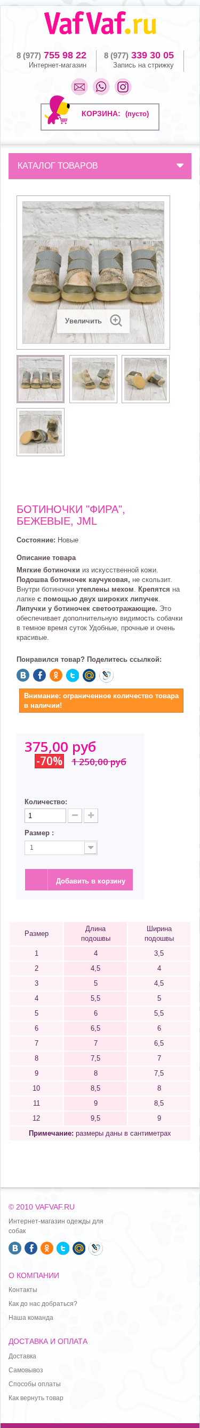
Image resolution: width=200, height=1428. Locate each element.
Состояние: (36, 540)
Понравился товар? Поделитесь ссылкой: (89, 659)
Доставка (22, 1356)
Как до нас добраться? (43, 1304)
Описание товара (46, 558)
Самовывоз (26, 1370)
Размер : (40, 833)
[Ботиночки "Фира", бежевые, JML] (40, 379)
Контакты (23, 1290)
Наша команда (31, 1317)
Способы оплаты (35, 1384)
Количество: (46, 802)
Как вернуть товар (36, 1398)
